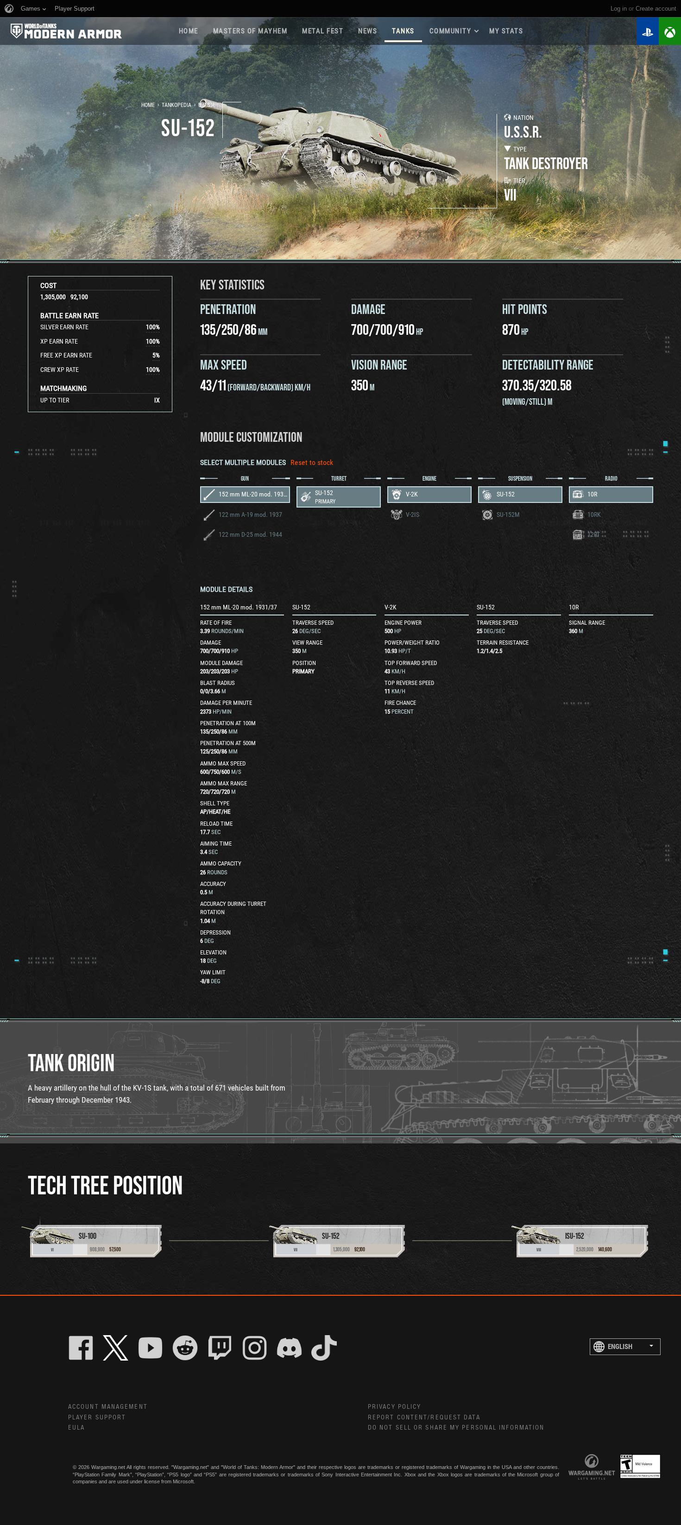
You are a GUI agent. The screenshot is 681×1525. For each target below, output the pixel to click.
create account (656, 8)
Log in (619, 8)
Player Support (97, 1417)
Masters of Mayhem (250, 31)
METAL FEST (322, 31)
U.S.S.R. (206, 105)
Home (188, 31)
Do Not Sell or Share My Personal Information (456, 1428)
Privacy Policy (394, 1407)
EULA (76, 1428)
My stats (506, 31)
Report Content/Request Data (424, 1417)
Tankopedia (176, 105)
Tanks (403, 31)
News (367, 31)
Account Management (108, 1407)
